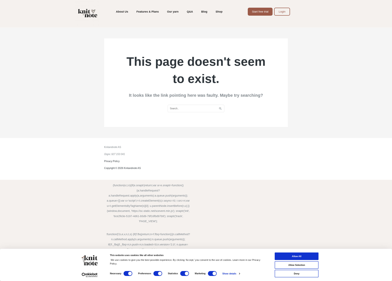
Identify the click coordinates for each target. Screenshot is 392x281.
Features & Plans (147, 11)
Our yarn (173, 11)
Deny (296, 273)
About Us (122, 11)
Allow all (296, 256)
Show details (229, 273)
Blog (204, 11)
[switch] (157, 273)
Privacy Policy (112, 161)
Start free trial (260, 11)
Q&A (190, 11)
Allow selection (296, 265)
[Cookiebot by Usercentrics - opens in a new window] (89, 275)
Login (282, 11)
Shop (219, 11)
